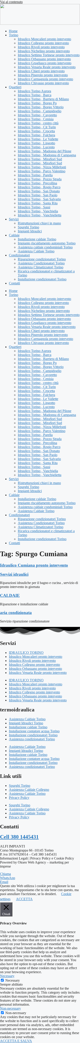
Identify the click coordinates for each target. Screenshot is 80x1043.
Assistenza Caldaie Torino (36, 251)
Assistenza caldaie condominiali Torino (45, 247)
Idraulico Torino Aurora (34, 91)
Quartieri (15, 87)
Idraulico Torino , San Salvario (39, 199)
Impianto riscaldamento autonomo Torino (47, 243)
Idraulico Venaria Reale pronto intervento (47, 67)
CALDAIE (10, 595)
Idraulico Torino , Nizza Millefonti (42, 167)
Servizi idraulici (14, 574)
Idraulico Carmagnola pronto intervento (45, 79)
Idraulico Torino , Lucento (36, 147)
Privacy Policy (19, 797)
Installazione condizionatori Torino (42, 279)
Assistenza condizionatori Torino (32, 739)
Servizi (14, 219)
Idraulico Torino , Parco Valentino (41, 171)
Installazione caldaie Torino (37, 239)
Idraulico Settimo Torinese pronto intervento (49, 55)
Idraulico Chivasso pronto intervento (43, 83)
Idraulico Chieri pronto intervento (41, 71)
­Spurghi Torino (28, 227)
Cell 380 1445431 (19, 837)
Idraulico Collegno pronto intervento (43, 43)
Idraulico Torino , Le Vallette (38, 139)
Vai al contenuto (11, 2)
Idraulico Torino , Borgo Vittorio (41, 107)
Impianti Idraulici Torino (26, 723)
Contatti (14, 283)
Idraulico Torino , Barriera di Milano (43, 99)
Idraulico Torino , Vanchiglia (38, 211)
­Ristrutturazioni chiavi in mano (39, 223)
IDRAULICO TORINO (26, 652)
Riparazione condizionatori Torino (42, 259)
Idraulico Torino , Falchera (36, 135)
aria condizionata (16, 612)
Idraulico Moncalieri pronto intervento (44, 39)
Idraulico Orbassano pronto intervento (44, 59)
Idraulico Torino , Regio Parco (39, 187)
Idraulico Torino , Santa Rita (38, 203)
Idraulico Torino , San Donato (39, 191)
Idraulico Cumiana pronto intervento (34, 565)
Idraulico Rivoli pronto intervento (41, 47)
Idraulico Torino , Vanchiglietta (39, 215)
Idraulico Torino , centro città (38, 123)
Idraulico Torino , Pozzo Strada (40, 179)
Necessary (12, 980)
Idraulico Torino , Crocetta (36, 131)
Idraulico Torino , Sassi (34, 207)
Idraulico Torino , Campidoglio (39, 111)
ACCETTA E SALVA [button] (16, 1041)
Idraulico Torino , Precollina (37, 183)
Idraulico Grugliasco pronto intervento (44, 63)
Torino (13, 35)
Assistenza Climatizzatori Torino (40, 267)
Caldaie (14, 235)
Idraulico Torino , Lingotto (36, 143)
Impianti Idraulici (30, 231)
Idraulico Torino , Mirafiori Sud (40, 159)
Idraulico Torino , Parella (35, 175)
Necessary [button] (7, 976)
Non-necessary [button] (10, 1008)
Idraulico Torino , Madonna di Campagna (47, 155)
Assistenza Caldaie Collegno (29, 789)
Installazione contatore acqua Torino (34, 731)
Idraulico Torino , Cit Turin (37, 127)
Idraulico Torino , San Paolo (37, 195)
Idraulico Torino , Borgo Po (37, 103)
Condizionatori (19, 255)
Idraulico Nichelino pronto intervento (44, 51)
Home (13, 31)
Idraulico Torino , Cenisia (36, 119)
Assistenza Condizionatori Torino (41, 263)
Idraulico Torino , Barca (34, 95)
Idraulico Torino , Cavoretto (37, 115)
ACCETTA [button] (24, 899)
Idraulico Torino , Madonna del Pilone (44, 151)
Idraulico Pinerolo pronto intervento (43, 75)
